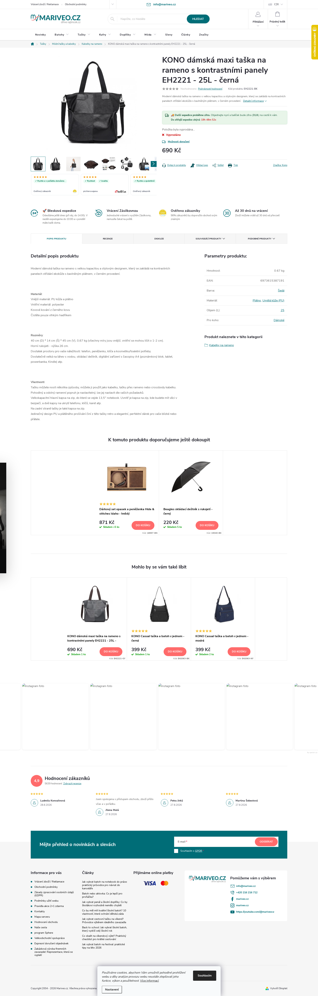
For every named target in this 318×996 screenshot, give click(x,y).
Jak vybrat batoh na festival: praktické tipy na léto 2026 (103, 946)
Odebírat (266, 841)
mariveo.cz (242, 899)
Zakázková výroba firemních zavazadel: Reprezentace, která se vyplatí (53, 952)
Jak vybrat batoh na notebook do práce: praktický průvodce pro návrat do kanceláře (104, 885)
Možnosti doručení (179, 141)
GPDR (198, 851)
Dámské (279, 320)
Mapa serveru (42, 917)
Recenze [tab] (108, 238)
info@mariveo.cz (246, 886)
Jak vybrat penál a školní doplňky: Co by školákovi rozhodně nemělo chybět (104, 903)
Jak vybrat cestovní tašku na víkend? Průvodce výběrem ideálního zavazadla (104, 920)
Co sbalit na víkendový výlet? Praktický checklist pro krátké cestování (104, 937)
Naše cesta (40, 927)
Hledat (198, 19)
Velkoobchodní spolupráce (49, 938)
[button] (47, 717)
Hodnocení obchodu (46, 922)
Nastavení (112, 990)
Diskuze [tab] (159, 238)
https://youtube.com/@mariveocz (255, 912)
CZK (276, 4)
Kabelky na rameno (221, 345)
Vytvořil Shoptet (278, 988)
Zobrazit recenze (72, 783)
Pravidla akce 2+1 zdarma (49, 906)
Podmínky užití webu (46, 901)
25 (282, 310)
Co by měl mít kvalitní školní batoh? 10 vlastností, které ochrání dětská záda (104, 912)
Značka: (280, 165)
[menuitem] (40, 34)
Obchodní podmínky (75, 4)
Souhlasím (205, 976)
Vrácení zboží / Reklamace (45, 4)
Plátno (257, 301)
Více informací (149, 981)
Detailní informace (253, 101)
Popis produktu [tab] (56, 238)
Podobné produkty (259, 238)
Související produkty (208, 238)
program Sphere (43, 933)
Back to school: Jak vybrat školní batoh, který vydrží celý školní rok (104, 929)
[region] (94, 185)
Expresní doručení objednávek (51, 943)
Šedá (281, 291)
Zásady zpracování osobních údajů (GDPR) (54, 894)
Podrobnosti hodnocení (210, 88)
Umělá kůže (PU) (273, 301)
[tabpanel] (127, 493)
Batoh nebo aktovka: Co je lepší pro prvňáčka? (102, 895)
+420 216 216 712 (246, 892)
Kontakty (39, 911)
